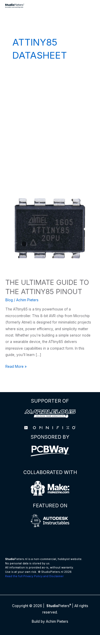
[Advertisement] (50, 126)
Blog (9, 300)
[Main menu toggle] (90, 6)
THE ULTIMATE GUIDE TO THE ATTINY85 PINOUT (47, 287)
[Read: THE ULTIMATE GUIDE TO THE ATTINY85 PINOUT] (50, 228)
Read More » (16, 367)
